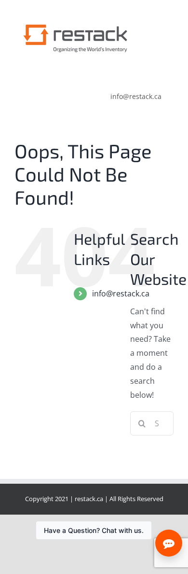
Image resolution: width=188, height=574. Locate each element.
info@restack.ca (120, 293)
